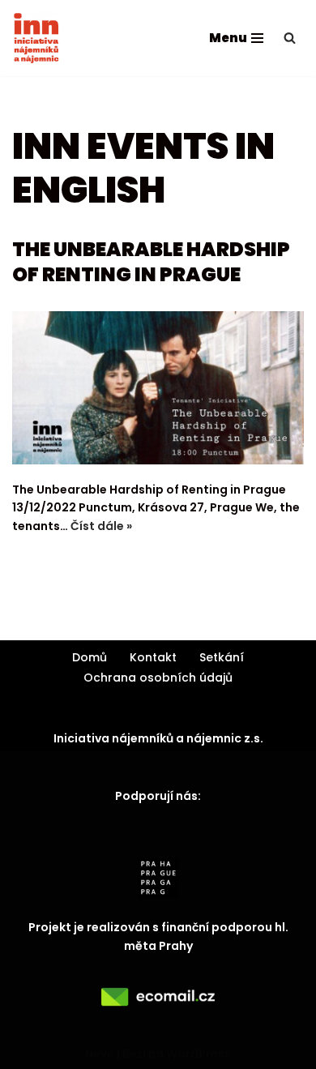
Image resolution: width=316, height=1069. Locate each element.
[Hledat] (290, 38)
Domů (89, 657)
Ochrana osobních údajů (158, 677)
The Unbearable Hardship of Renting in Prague (151, 262)
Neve (99, 1053)
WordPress (198, 1053)
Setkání (221, 657)
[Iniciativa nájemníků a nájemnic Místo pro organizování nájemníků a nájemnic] (36, 38)
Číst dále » (101, 526)
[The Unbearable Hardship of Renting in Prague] (158, 387)
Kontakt (153, 657)
